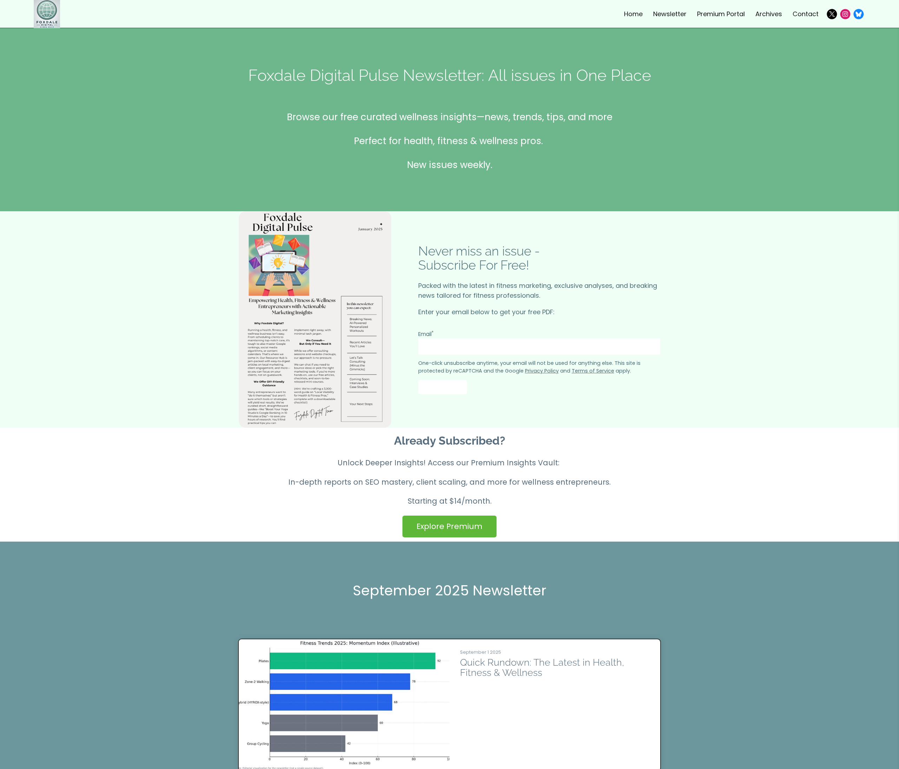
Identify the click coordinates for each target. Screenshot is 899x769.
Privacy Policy (542, 370)
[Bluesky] (858, 14)
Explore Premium (449, 526)
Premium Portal (721, 13)
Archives (768, 13)
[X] (832, 14)
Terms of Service (593, 370)
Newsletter (670, 13)
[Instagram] (845, 14)
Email (426, 334)
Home (633, 13)
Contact (806, 13)
